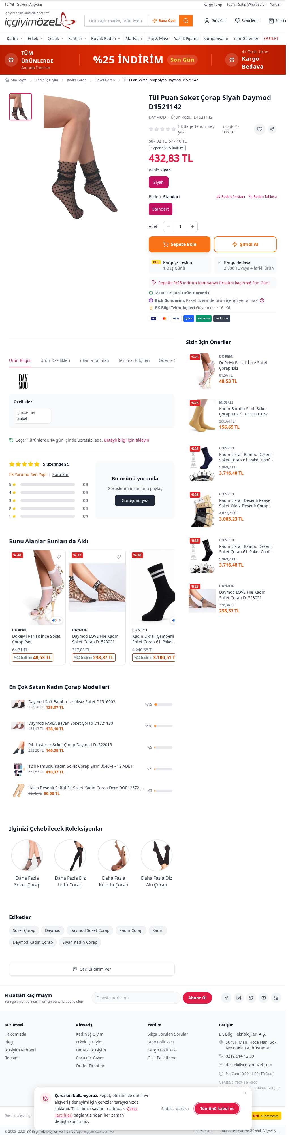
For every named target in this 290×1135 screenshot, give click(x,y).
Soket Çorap (24, 930)
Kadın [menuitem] (12, 38)
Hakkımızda (15, 1034)
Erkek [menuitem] (33, 38)
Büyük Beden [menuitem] (103, 38)
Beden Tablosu (265, 196)
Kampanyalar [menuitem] (216, 38)
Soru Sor (60, 474)
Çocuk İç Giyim (90, 1057)
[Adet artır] (192, 226)
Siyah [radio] (158, 182)
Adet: (154, 226)
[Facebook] (226, 998)
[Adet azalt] (168, 226)
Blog (9, 1042)
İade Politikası (161, 1042)
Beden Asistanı (233, 196)
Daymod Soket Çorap (90, 930)
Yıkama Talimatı (94, 360)
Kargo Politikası (162, 1050)
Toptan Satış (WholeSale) (246, 4)
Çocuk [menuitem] (53, 38)
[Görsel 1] (20, 106)
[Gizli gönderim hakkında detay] (262, 300)
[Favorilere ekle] (259, 129)
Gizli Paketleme (162, 1057)
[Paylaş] (272, 129)
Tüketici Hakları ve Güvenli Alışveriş (248, 1131)
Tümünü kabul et (217, 1108)
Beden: (164, 196)
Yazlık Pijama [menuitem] (186, 38)
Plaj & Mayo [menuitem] (158, 38)
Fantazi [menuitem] (75, 38)
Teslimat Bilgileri (134, 360)
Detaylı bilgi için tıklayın (126, 440)
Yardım (275, 4)
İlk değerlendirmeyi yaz (197, 129)
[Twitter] (251, 998)
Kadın (157, 930)
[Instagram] (239, 998)
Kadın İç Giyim (89, 1034)
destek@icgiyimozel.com (249, 1064)
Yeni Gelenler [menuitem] (246, 38)
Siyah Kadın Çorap (80, 942)
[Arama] (186, 20)
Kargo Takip (213, 4)
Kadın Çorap (131, 930)
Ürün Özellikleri (55, 360)
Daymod (157, 117)
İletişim (12, 1057)
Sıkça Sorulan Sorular (168, 1034)
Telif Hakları (202, 1131)
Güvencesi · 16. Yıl (192, 307)
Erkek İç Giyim (89, 1042)
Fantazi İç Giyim (91, 1050)
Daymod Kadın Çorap (33, 942)
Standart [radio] (160, 209)
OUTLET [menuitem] (271, 38)
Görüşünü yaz (135, 500)
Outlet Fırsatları (91, 1065)
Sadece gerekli (175, 1108)
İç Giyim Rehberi (20, 1050)
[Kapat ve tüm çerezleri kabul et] (246, 1093)
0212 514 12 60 (240, 1056)
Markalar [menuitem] (133, 38)
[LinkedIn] (276, 998)
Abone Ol (197, 997)
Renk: (160, 170)
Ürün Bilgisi (20, 360)
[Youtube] (264, 998)
